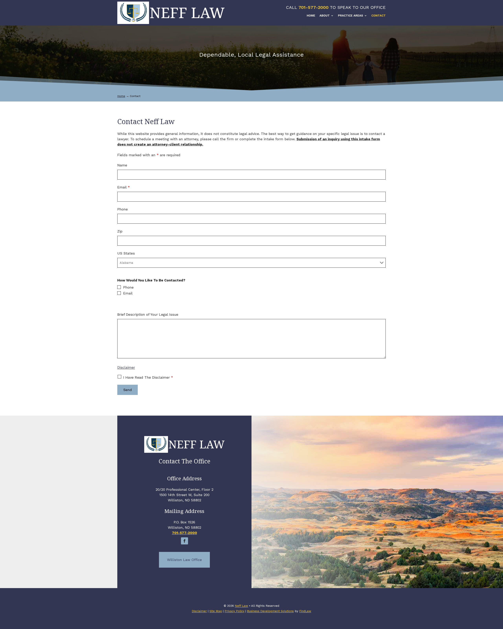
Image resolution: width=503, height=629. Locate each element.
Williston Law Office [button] (184, 560)
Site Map (215, 611)
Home (311, 15)
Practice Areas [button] (350, 15)
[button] (499, 600)
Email (123, 187)
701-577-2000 (313, 7)
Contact (378, 15)
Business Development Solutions (270, 611)
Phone (122, 209)
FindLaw (305, 611)
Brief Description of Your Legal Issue (147, 314)
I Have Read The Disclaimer (148, 377)
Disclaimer (126, 367)
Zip (119, 231)
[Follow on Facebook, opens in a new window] (184, 540)
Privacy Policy (234, 611)
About (324, 15)
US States (126, 253)
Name (122, 165)
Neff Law (241, 606)
